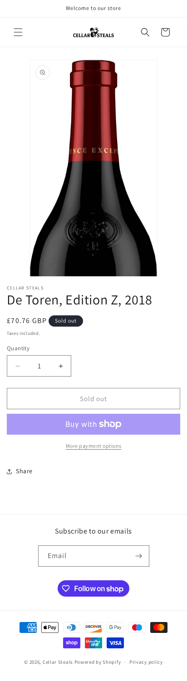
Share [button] (24, 471)
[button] (18, 32)
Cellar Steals (58, 662)
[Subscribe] (139, 556)
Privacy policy (146, 662)
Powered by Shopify (97, 662)
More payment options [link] (94, 445)
